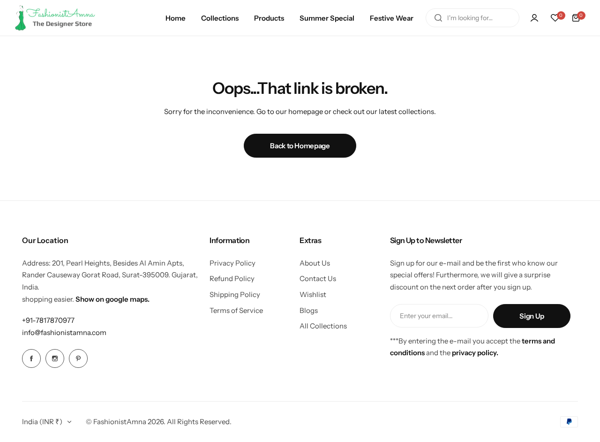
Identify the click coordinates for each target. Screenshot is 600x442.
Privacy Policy (232, 263)
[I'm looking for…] (438, 17)
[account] (534, 18)
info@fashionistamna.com (64, 332)
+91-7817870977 (48, 320)
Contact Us (318, 278)
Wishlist (313, 294)
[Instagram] (54, 358)
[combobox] (472, 17)
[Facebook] (31, 358)
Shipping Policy (235, 294)
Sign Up (531, 316)
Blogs (309, 310)
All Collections (323, 325)
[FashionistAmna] (55, 18)
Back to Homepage (300, 145)
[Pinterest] (78, 358)
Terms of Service (236, 310)
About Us (315, 263)
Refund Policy (232, 278)
